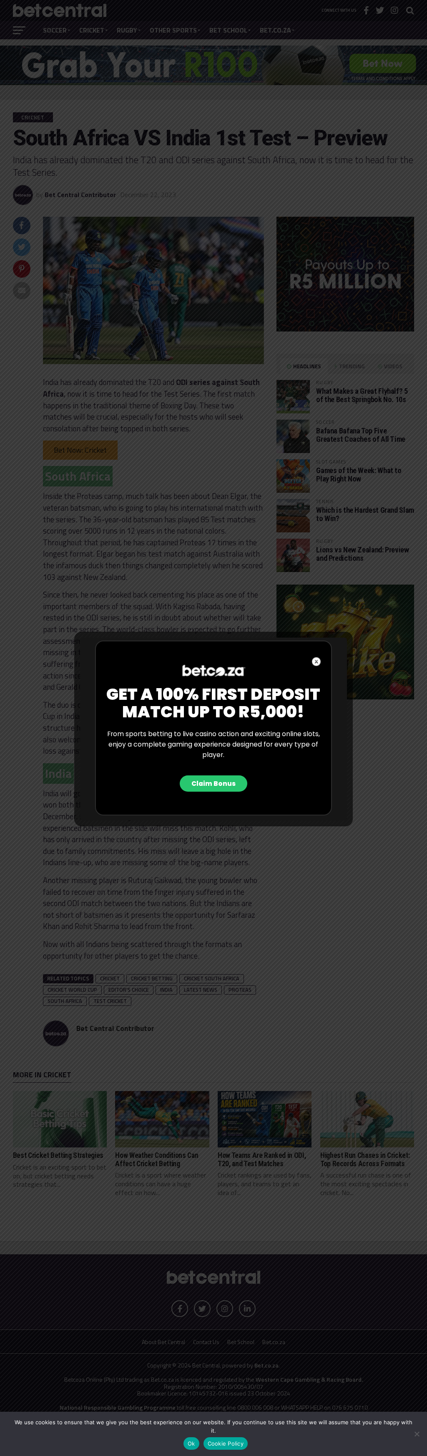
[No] (416, 1434)
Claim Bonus (213, 783)
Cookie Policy (226, 1443)
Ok (191, 1443)
